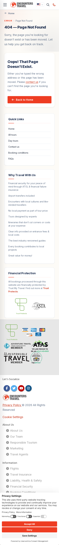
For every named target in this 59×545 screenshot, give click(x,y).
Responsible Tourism (23, 442)
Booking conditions (18, 152)
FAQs (11, 158)
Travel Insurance (20, 474)
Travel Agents (18, 454)
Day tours (13, 140)
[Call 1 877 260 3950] (54, 5)
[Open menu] (5, 4)
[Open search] (48, 5)
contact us (32, 81)
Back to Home (24, 99)
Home (11, 13)
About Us (15, 430)
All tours (12, 134)
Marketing (16, 448)
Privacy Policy (12, 405)
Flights (14, 468)
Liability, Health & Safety (25, 480)
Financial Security (21, 486)
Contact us (13, 146)
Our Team (16, 436)
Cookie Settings (13, 417)
